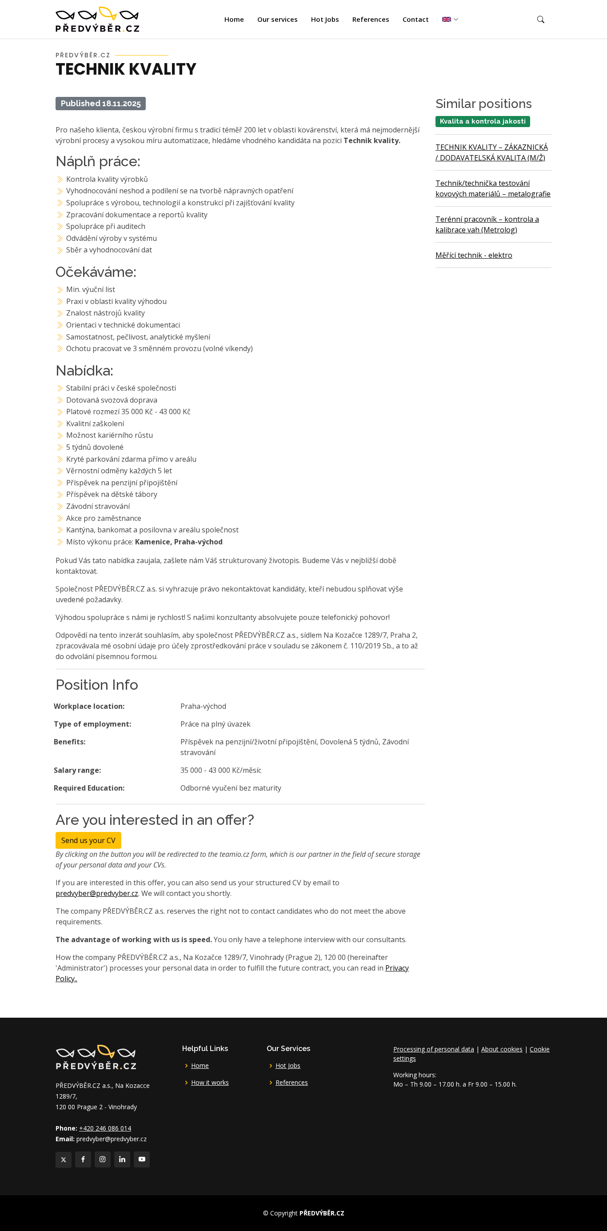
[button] (540, 19)
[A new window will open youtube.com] (142, 1159)
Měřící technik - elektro (473, 255)
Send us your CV (88, 840)
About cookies (502, 1049)
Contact (416, 19)
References (370, 19)
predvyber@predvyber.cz (97, 893)
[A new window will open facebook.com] (83, 1159)
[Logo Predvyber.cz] (95, 1056)
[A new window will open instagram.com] (103, 1159)
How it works (210, 1082)
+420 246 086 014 (105, 1128)
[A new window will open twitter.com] (64, 1160)
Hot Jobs (325, 19)
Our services (277, 19)
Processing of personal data (433, 1049)
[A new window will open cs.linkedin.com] (122, 1159)
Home (234, 19)
